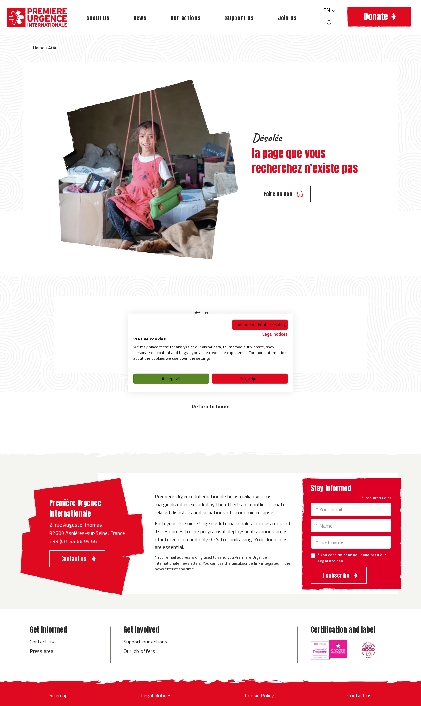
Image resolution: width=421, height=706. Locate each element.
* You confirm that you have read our (352, 558)
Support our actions (145, 641)
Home (39, 47)
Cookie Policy (259, 695)
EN (327, 10)
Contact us (42, 641)
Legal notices (275, 333)
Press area (41, 651)
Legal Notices (156, 695)
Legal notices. (331, 561)
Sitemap (58, 695)
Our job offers (139, 651)
